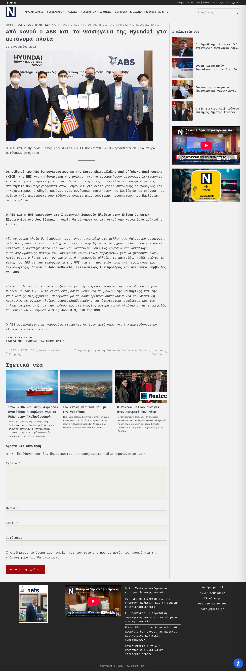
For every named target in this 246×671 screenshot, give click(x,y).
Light (221, 2)
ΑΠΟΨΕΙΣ (105, 12)
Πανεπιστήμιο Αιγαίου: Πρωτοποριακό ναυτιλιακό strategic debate (214, 78)
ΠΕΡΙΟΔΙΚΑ (135, 12)
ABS (20, 341)
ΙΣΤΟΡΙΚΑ (121, 12)
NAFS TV (163, 12)
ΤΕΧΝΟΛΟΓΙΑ (88, 12)
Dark (228, 2)
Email (12, 523)
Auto (237, 2)
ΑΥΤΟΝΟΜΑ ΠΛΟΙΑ (52, 341)
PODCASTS (150, 12)
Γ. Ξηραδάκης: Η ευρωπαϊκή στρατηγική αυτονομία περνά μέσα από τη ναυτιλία (151, 617)
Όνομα (12, 508)
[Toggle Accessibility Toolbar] (238, 663)
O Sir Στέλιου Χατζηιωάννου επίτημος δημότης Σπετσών (217, 97)
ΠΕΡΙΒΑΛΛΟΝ (54, 12)
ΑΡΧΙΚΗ (29, 12)
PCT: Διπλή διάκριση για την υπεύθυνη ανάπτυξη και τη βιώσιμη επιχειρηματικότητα (152, 602)
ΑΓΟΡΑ (39, 12)
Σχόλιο (13, 463)
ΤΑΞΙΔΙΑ (71, 12)
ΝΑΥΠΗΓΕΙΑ (26, 338)
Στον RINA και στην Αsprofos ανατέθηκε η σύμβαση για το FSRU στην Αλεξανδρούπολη (33, 412)
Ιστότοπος (14, 538)
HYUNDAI (32, 341)
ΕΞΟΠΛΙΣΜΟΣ (12, 338)
